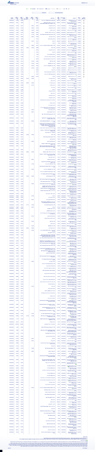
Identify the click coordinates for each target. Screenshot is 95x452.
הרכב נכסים (59, 8)
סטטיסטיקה (48, 8)
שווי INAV (53, 8)
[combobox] (56, 13)
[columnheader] (83, 18)
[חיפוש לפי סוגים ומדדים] (66, 9)
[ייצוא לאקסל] (27, 8)
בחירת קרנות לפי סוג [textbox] (59, 12)
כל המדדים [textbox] (44, 12)
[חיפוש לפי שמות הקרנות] (64, 9)
